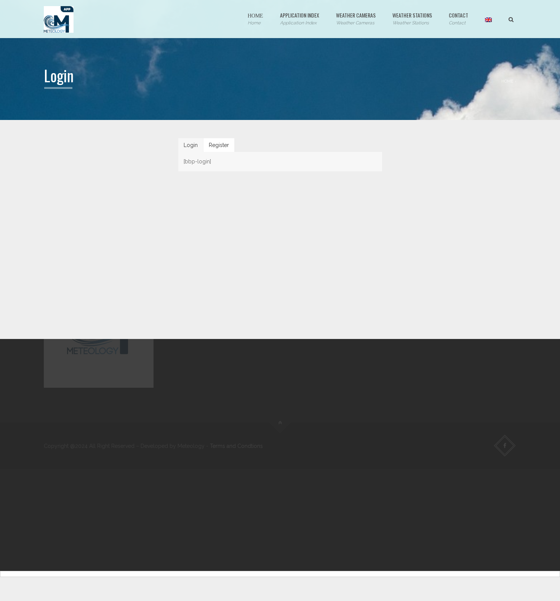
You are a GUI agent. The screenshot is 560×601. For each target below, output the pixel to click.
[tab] (190, 145)
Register (219, 145)
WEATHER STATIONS (412, 18)
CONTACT (458, 18)
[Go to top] (280, 423)
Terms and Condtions (236, 446)
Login (191, 145)
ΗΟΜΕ (255, 18)
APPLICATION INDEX (299, 18)
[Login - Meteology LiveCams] (59, 19)
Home (507, 81)
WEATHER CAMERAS (356, 18)
